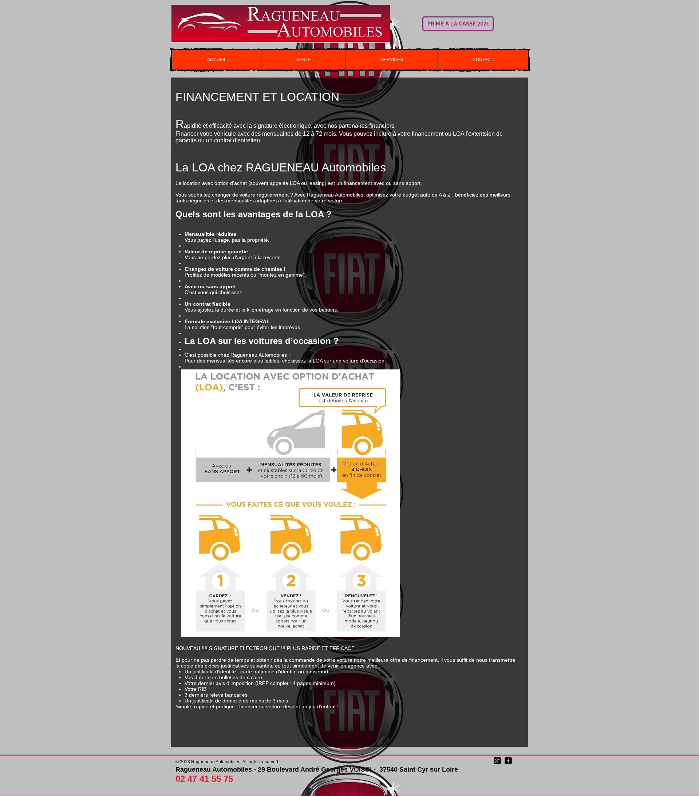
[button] (303, 60)
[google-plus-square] (497, 760)
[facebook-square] (508, 760)
